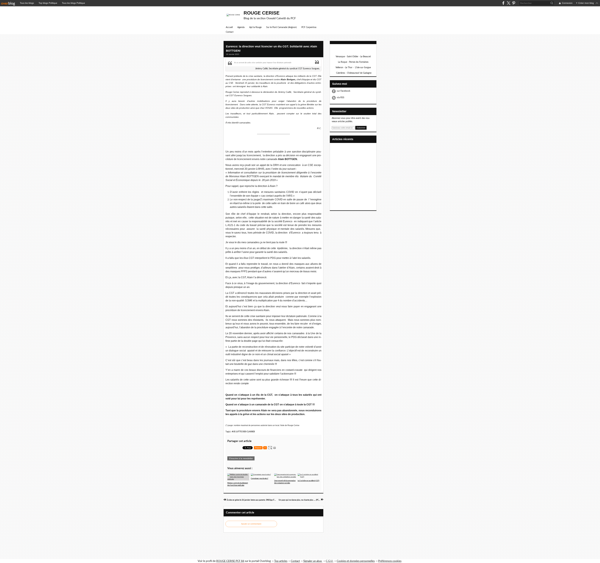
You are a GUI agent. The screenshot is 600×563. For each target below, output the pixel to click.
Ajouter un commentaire (251, 524)
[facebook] (503, 3)
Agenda (241, 27)
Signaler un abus (312, 561)
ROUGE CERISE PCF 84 (230, 561)
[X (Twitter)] (508, 3)
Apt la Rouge (255, 27)
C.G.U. (329, 561)
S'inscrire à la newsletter (241, 458)
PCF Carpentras (308, 27)
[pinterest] (514, 3)
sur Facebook (343, 91)
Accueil (229, 27)
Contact (229, 32)
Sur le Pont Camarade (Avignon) (281, 27)
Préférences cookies (389, 561)
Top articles (280, 561)
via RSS (340, 97)
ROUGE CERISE (262, 12)
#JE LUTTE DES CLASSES (243, 432)
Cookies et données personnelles (356, 561)
